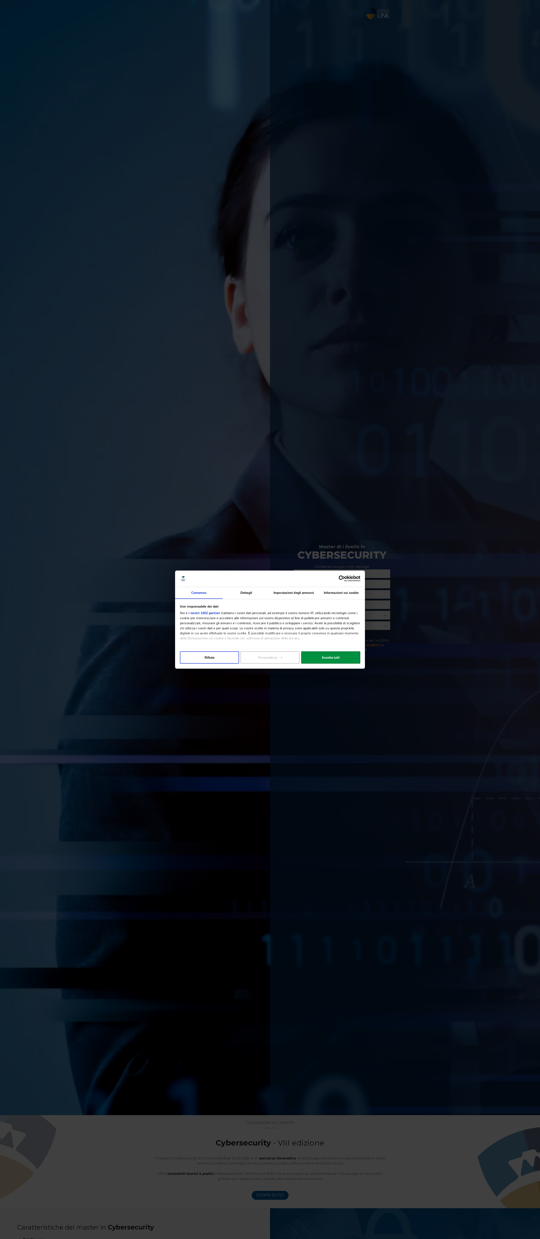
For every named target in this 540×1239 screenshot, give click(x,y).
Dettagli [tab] (246, 592)
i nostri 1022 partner (204, 613)
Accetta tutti (331, 657)
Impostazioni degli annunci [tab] (294, 592)
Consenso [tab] (199, 592)
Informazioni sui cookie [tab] (341, 592)
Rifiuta (209, 657)
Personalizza (267, 657)
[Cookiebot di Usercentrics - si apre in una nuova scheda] (341, 578)
